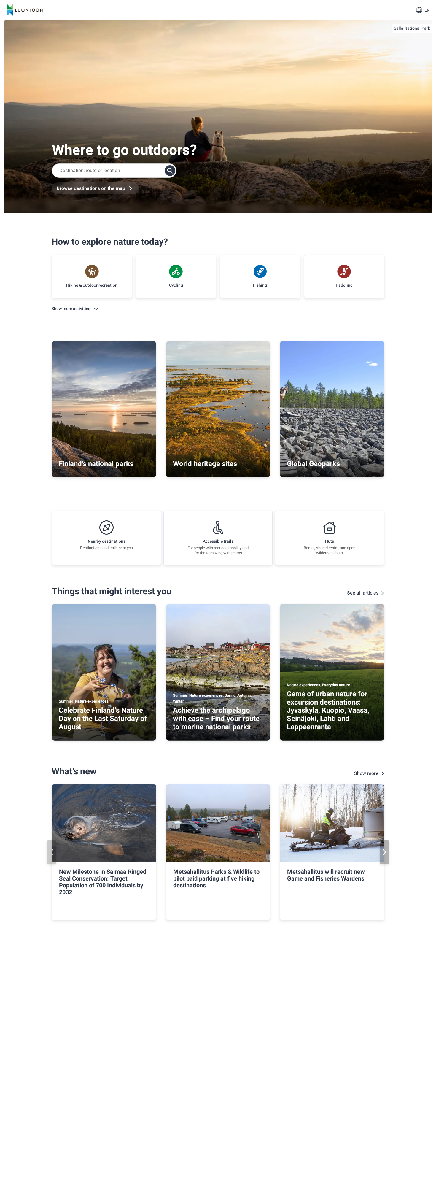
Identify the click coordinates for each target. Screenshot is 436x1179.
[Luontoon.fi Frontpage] (25, 10)
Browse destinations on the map (91, 188)
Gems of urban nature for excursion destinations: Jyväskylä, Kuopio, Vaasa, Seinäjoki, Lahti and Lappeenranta (328, 710)
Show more (366, 773)
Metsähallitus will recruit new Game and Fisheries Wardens (326, 875)
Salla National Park (412, 28)
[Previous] (51, 852)
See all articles (362, 593)
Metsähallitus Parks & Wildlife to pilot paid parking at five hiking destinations (216, 878)
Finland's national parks (96, 464)
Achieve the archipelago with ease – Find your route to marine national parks (216, 718)
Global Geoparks (313, 464)
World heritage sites (205, 464)
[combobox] (114, 170)
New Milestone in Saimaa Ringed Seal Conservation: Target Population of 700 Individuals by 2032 (102, 882)
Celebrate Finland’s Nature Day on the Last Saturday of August (103, 718)
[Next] (384, 852)
